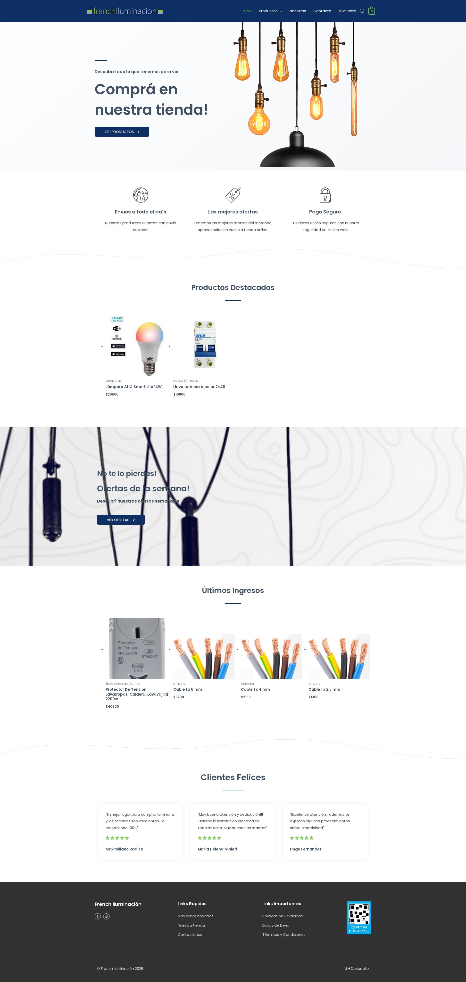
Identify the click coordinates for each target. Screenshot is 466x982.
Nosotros (298, 10)
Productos (268, 10)
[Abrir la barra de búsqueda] (362, 11)
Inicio (247, 10)
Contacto (322, 10)
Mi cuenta (347, 10)
